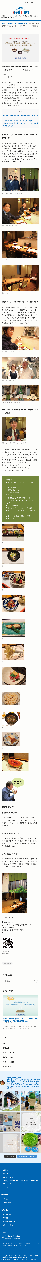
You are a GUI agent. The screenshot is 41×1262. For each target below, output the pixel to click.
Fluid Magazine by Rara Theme (11, 1259)
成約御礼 (5, 1218)
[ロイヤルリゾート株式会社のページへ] (10, 1239)
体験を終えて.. (8, 126)
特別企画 (6, 1048)
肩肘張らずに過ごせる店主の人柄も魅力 (17, 121)
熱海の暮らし (12, 23)
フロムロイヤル (8, 1177)
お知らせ (5, 1174)
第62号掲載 (7, 963)
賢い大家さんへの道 (9, 1221)
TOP (5, 1043)
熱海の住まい (8, 1057)
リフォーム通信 (8, 1062)
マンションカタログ (9, 1214)
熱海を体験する (8, 1052)
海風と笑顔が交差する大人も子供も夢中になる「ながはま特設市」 (20, 1019)
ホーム (4, 23)
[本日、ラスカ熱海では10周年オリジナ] (31, 1143)
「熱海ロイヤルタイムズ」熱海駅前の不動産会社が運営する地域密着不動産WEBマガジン (20, 16)
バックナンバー (8, 1187)
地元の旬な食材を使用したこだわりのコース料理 (20, 123)
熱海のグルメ (22, 23)
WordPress (32, 1259)
